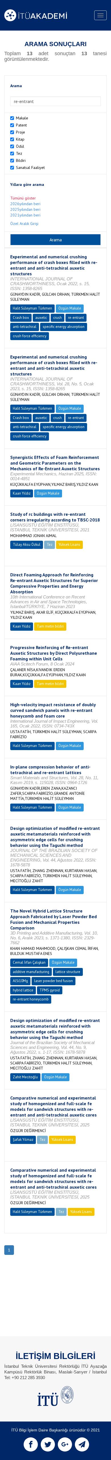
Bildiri (21, 160)
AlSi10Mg (20, 980)
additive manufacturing (31, 971)
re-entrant (76, 317)
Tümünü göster (23, 198)
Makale (22, 118)
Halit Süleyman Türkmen (32, 308)
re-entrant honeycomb (31, 999)
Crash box (21, 317)
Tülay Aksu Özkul (26, 544)
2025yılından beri (25, 209)
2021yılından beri (25, 215)
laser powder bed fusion (53, 980)
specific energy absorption (64, 326)
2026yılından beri (25, 203)
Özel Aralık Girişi (24, 223)
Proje (20, 132)
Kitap (20, 139)
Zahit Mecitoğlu (25, 1077)
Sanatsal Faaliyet (30, 167)
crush (57, 317)
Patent (21, 125)
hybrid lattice (23, 990)
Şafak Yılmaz (23, 1139)
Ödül (20, 146)
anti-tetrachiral (24, 326)
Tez (19, 153)
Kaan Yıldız (21, 493)
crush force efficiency (29, 336)
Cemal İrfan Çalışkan (29, 962)
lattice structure (68, 971)
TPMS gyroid (50, 990)
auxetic (41, 317)
